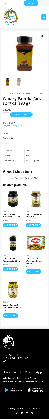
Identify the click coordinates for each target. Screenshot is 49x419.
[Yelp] (17, 413)
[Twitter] (27, 413)
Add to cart (21, 114)
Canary (12, 93)
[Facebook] (22, 413)
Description (8, 133)
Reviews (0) (8, 138)
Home (5, 93)
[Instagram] (32, 413)
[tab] (24, 133)
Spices (20, 125)
